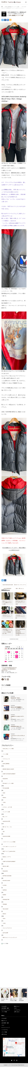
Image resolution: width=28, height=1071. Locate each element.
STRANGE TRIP (6, 899)
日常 (3, 831)
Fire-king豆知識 (6, 788)
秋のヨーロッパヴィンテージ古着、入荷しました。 (20, 585)
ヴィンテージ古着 (19, 15)
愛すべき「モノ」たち (7, 826)
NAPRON (5, 890)
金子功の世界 (5, 932)
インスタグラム (17, 1010)
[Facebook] (14, 1060)
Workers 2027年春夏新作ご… (17, 707)
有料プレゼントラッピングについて (10, 937)
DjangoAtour (5, 778)
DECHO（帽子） (6, 866)
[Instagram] (16, 1060)
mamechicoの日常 (6, 821)
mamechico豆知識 (6, 836)
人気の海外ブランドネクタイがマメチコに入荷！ (20, 617)
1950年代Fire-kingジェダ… (16, 726)
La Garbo (4, 885)
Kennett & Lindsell (6, 880)
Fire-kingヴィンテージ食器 (8, 783)
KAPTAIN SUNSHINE (7, 875)
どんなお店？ (4, 1006)
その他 (4, 802)
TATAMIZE (5, 904)
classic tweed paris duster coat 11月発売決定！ (8, 585)
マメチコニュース (6, 758)
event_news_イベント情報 (8, 748)
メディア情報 (4, 1011)
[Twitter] (11, 1060)
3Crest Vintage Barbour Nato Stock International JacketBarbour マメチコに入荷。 (20, 632)
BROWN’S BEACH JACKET (8, 769)
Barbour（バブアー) (7, 856)
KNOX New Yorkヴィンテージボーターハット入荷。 (20, 603)
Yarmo (4, 918)
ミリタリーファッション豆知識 (9, 841)
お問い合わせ (16, 1011)
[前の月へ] (16, 647)
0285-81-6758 (4, 670)
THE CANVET (5, 909)
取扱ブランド (16, 1006)
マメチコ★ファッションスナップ (9, 846)
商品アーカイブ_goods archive (9, 851)
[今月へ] (19, 647)
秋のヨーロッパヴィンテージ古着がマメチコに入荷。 (7, 603)
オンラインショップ (5, 1010)
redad (4, 792)
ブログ (15, 1008)
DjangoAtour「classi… (15, 697)
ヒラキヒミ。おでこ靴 (7, 807)
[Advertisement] (14, 960)
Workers (4, 797)
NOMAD (4, 894)
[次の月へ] (22, 647)
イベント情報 (5, 754)
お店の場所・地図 (5, 1008)
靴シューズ (5, 816)
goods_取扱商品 (12, 15)
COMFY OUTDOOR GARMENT (9, 773)
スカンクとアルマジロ (7, 928)
